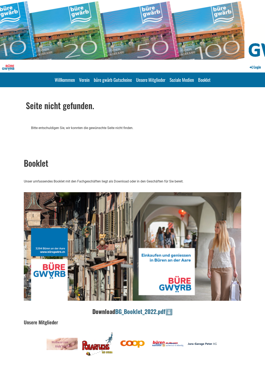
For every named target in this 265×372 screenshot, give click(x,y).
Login (257, 67)
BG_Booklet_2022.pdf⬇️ (144, 311)
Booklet (204, 79)
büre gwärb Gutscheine (113, 79)
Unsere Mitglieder (150, 79)
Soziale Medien (182, 79)
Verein (84, 79)
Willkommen (65, 79)
